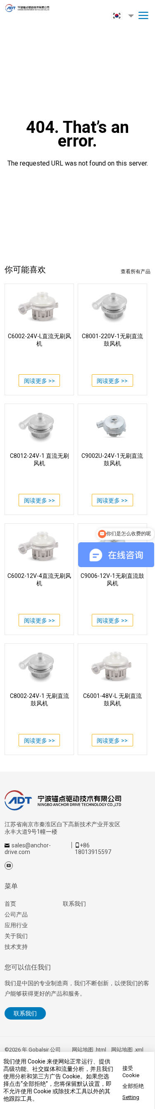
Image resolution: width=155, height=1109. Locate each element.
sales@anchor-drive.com (28, 848)
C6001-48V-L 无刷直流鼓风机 (112, 700)
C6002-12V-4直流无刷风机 (39, 580)
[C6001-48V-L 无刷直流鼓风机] (112, 666)
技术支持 (16, 946)
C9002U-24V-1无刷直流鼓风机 (112, 459)
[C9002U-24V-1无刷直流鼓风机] (112, 426)
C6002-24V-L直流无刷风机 (39, 340)
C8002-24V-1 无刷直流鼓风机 (39, 700)
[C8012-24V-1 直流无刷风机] (39, 426)
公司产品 (16, 914)
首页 (10, 903)
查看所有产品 (135, 271)
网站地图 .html (89, 1049)
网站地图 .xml (127, 1049)
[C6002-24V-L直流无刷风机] (39, 306)
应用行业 (16, 925)
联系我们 (74, 903)
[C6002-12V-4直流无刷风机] (39, 546)
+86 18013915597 (93, 848)
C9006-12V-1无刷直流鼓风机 (112, 580)
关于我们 (16, 936)
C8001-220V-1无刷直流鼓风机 (112, 340)
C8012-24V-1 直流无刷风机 (39, 459)
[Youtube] (9, 865)
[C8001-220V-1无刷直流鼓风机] (112, 306)
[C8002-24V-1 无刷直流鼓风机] (39, 666)
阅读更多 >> (39, 381)
